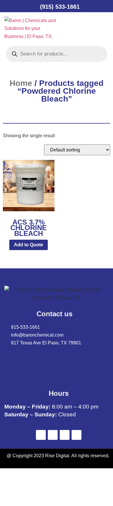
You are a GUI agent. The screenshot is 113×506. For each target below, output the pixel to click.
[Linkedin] (65, 435)
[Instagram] (76, 435)
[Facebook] (41, 435)
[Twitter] (53, 435)
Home (21, 83)
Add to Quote (28, 244)
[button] (73, 28)
